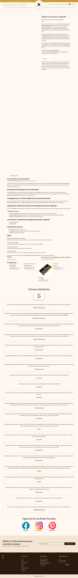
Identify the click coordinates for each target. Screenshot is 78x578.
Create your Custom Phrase (53, 4)
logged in (13, 161)
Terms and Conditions (62, 466)
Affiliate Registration (25, 473)
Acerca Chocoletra (62, 4)
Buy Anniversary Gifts (44, 464)
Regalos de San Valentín (44, 467)
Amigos (15, 4)
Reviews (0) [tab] (15, 72)
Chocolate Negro (13, 111)
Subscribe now (70, 449)
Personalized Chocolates (61, 63)
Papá (13, 4)
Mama (11, 4)
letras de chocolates (61, 66)
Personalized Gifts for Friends (45, 469)
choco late (50, 65)
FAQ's (22, 472)
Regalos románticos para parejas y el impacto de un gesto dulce (53, 20)
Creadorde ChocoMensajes (31, 90)
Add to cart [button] (14, 173)
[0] (69, 4)
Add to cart (56, 57)
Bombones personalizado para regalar (51, 63)
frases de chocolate (48, 66)
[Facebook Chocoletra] (25, 436)
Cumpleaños (24, 4)
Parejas (7, 4)
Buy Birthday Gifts (43, 466)
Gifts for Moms (42, 470)
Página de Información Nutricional (41, 104)
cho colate (46, 65)
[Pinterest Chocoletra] (52, 436)
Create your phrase (24, 467)
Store (4, 4)
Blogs (22, 470)
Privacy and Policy (62, 467)
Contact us (23, 475)
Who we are (23, 469)
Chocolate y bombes (59, 65)
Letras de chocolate (55, 66)
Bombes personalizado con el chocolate (49, 62)
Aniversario (19, 4)
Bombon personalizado (59, 62)
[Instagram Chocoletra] (39, 436)
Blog (67, 4)
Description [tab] (9, 72)
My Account (23, 476)
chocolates (64, 65)
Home (22, 464)
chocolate (53, 65)
